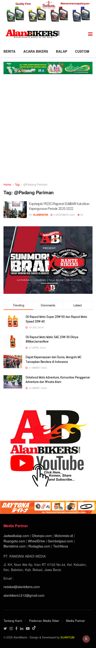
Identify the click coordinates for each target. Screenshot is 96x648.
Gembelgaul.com (61, 541)
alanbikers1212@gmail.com (24, 595)
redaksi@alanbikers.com (21, 586)
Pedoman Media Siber (44, 620)
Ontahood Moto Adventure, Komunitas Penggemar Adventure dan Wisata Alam (58, 379)
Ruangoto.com (14, 541)
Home (7, 184)
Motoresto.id (64, 535)
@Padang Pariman (35, 184)
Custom (82, 51)
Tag (17, 184)
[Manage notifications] (86, 639)
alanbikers (40, 214)
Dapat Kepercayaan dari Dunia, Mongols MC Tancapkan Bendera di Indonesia (54, 359)
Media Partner (75, 620)
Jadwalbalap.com (16, 535)
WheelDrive (36, 541)
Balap (61, 51)
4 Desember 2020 (64, 214)
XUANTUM (67, 637)
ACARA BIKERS (35, 51)
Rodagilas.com (39, 546)
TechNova (60, 546)
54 (81, 214)
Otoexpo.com (42, 535)
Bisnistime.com (14, 546)
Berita (9, 51)
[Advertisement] (48, 131)
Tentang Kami (12, 620)
